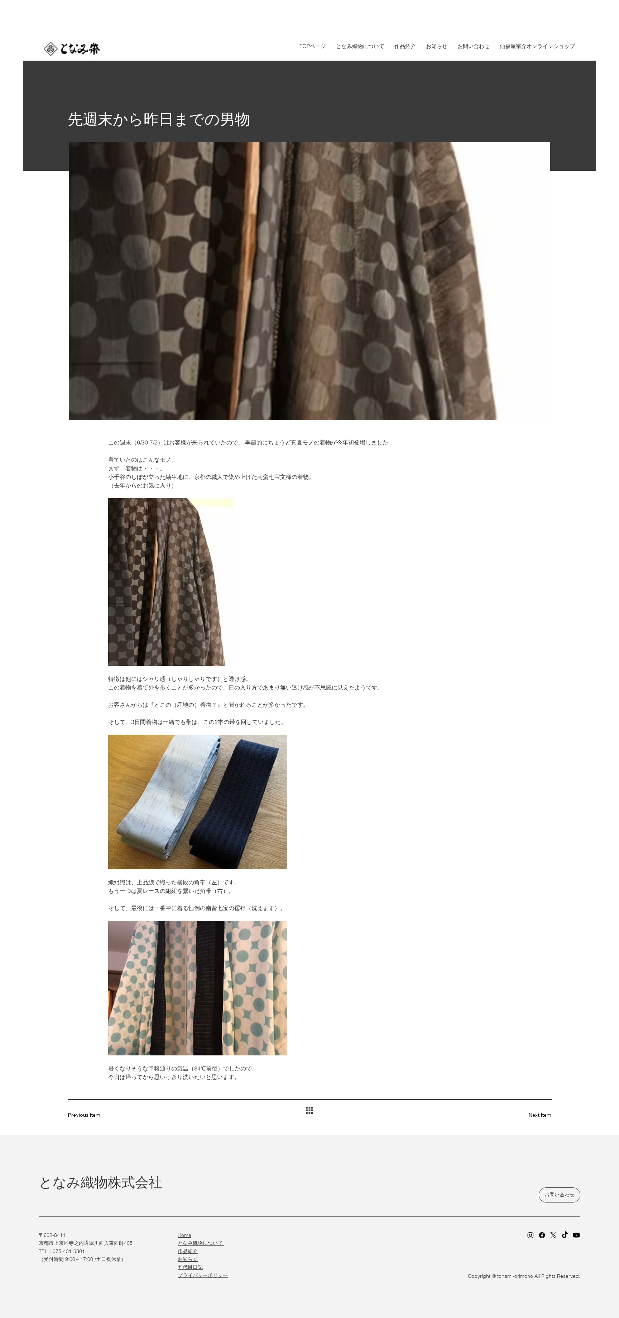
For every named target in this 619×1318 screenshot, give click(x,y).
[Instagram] (530, 1235)
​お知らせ (188, 1259)
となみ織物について (201, 1243)
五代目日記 (190, 1267)
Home (184, 1235)
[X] (553, 1235)
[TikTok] (565, 1235)
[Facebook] (542, 1235)
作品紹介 (188, 1251)
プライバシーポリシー (203, 1275)
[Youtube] (576, 1235)
